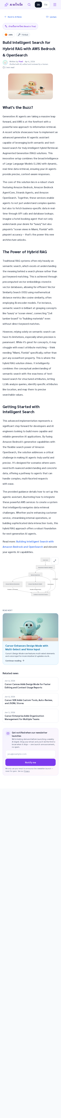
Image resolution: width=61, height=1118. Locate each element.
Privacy (27, 771)
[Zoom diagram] (54, 560)
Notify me (30, 762)
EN (38, 4)
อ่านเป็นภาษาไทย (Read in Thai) (22, 26)
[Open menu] (54, 4)
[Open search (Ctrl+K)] (29, 4)
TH (45, 4)
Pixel (21, 61)
